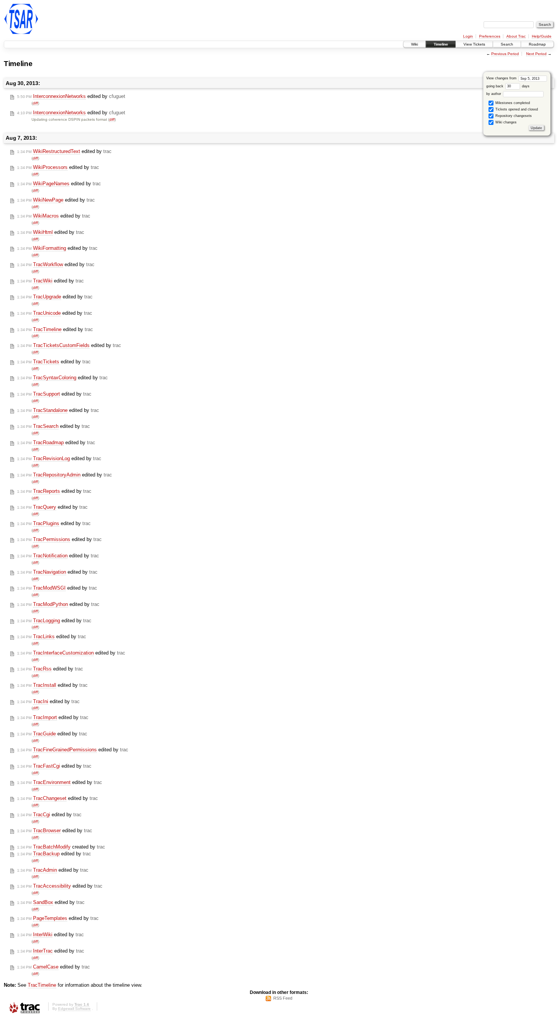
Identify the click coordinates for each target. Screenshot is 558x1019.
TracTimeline (42, 985)
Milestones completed (512, 103)
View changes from (502, 78)
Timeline (440, 44)
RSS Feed (282, 998)
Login (468, 36)
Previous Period (505, 54)
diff (35, 103)
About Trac (516, 36)
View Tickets (474, 44)
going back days (508, 86)
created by (61, 847)
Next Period (536, 54)
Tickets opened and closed (516, 109)
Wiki (414, 44)
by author (494, 94)
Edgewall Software (74, 1008)
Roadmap (537, 44)
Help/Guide (542, 36)
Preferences (489, 36)
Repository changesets (513, 116)
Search (507, 44)
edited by (71, 96)
